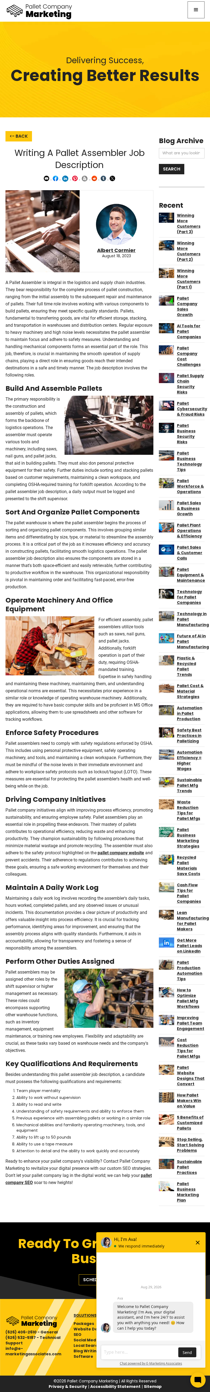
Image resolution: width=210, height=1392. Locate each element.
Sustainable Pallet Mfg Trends (189, 785)
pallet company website (121, 852)
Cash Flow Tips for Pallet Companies (189, 893)
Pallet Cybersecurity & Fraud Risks (192, 409)
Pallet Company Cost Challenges (189, 356)
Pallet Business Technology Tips (189, 461)
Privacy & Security (68, 1386)
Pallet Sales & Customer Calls (189, 553)
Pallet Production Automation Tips (189, 971)
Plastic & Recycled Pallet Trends (186, 666)
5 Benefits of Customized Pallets (190, 1123)
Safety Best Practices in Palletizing (189, 735)
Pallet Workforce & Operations (190, 486)
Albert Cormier (116, 250)
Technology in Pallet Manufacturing (193, 619)
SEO (77, 1334)
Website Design (90, 1329)
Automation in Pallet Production (189, 713)
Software (83, 1356)
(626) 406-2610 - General (31, 1332)
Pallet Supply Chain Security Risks (190, 384)
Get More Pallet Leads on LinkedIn (189, 945)
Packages (84, 1323)
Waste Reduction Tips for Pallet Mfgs (188, 810)
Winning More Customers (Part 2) (188, 251)
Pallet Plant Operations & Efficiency (189, 530)
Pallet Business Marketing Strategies (188, 838)
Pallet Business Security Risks (186, 434)
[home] (39, 11)
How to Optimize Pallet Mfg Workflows (188, 998)
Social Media (87, 1340)
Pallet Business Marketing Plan (188, 1192)
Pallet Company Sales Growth (187, 306)
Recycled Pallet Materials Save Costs (188, 865)
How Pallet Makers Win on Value (189, 1100)
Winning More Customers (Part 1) (188, 279)
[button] (196, 9)
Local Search (87, 1345)
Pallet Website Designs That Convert (191, 1076)
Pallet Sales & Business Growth (189, 508)
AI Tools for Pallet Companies (189, 331)
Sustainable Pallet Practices (189, 1167)
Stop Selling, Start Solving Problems (190, 1145)
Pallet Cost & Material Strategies (190, 691)
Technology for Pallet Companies (189, 597)
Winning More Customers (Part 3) (188, 224)
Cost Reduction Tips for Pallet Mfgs (188, 1048)
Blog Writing (86, 1351)
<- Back (19, 136)
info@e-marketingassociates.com (33, 1351)
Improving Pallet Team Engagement (190, 1023)
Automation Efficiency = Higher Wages (189, 760)
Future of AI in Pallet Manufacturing (193, 641)
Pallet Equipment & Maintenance (191, 575)
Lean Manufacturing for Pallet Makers (193, 921)
